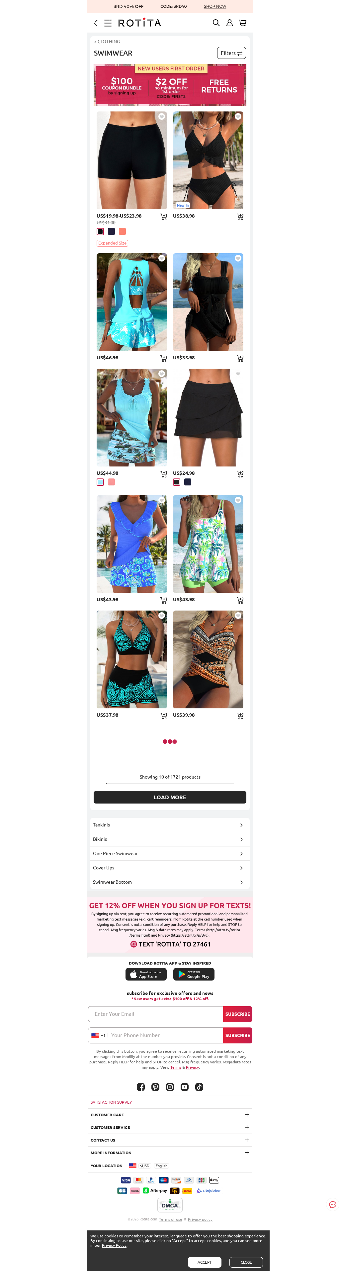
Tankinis (101, 824)
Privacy (192, 1067)
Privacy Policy (114, 1245)
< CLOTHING (107, 41)
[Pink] (122, 231)
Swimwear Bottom (112, 882)
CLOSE (246, 1262)
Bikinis (100, 839)
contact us (103, 1140)
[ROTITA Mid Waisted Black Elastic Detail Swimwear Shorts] (132, 160)
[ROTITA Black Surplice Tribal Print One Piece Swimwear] (208, 659)
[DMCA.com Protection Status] (170, 1205)
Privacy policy (200, 1219)
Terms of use (170, 1219)
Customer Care (107, 1115)
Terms (175, 1067)
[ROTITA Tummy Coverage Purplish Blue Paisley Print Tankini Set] (132, 544)
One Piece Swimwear (115, 853)
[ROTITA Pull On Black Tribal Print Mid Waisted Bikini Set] (132, 659)
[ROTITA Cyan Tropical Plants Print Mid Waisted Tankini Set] (132, 417)
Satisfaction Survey (111, 1102)
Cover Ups (103, 867)
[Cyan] (100, 482)
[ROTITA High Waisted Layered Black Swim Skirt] (208, 417)
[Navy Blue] (187, 481)
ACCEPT (205, 1262)
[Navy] (111, 231)
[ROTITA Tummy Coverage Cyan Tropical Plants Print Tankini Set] (132, 302)
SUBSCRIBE (237, 1014)
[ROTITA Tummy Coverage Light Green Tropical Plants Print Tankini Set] (208, 544)
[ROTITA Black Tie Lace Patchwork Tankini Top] (208, 302)
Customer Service (110, 1127)
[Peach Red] (111, 481)
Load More (170, 797)
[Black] (100, 231)
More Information (111, 1153)
